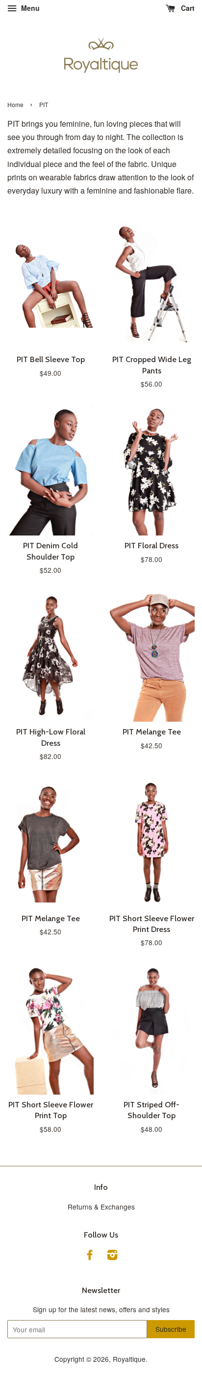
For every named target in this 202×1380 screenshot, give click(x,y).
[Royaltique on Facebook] (89, 1256)
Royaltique (129, 1359)
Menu (29, 8)
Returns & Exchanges (101, 1206)
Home (15, 104)
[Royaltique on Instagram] (112, 1256)
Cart (187, 8)
